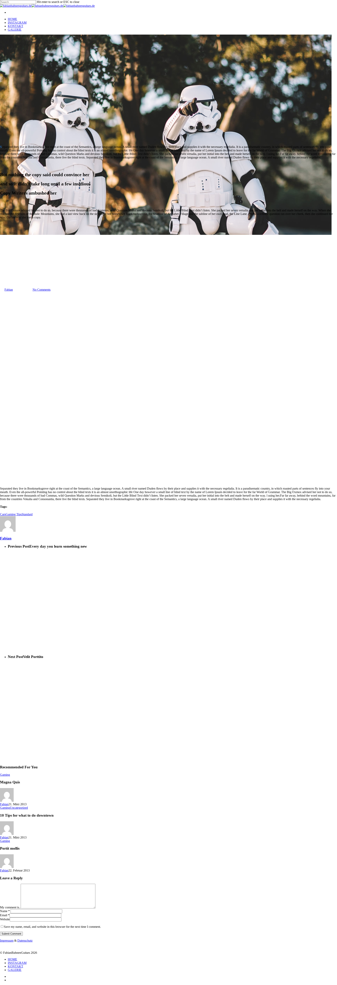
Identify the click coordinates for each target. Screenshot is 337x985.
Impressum (6, 940)
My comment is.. (10, 907)
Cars (3, 514)
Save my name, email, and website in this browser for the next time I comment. (52, 926)
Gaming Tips (14, 514)
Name (5, 911)
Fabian (8, 289)
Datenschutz (25, 940)
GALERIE (14, 29)
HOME (12, 19)
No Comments (42, 289)
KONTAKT (15, 26)
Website (5, 919)
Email (5, 915)
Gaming (5, 270)
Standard (27, 514)
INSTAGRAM (17, 22)
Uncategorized (19, 807)
